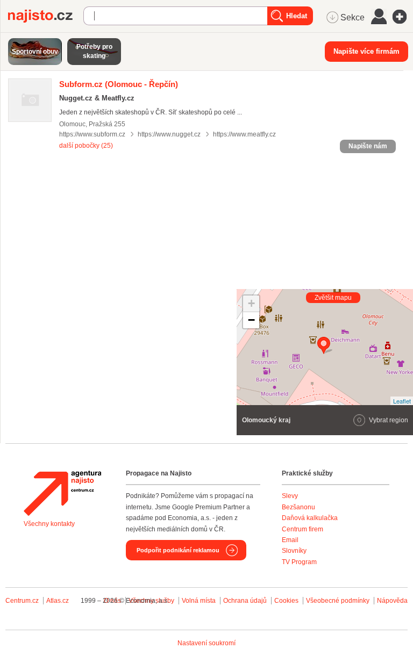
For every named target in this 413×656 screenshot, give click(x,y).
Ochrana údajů (245, 600)
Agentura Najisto (62, 493)
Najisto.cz (45, 16)
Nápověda (392, 600)
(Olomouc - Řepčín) (118, 84)
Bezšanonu (298, 507)
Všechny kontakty (49, 524)
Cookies (286, 600)
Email (290, 540)
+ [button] (251, 303)
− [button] (251, 320)
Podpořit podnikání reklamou (178, 550)
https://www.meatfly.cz (244, 134)
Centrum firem (302, 529)
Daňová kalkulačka (310, 518)
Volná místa (199, 600)
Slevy (290, 496)
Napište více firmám (366, 51)
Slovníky (294, 550)
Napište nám (367, 146)
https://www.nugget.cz (169, 134)
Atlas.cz (57, 600)
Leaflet (402, 401)
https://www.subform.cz (92, 134)
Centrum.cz (22, 600)
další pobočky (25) (86, 145)
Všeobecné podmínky (337, 600)
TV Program (299, 562)
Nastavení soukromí (206, 643)
